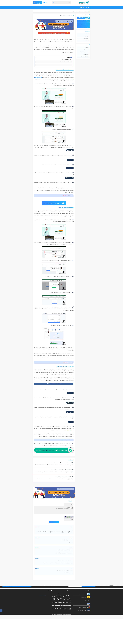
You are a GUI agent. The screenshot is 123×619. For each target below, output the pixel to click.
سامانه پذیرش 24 (65, 195)
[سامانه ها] (88, 11)
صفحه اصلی (87, 7)
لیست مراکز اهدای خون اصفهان (69, 430)
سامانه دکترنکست (65, 362)
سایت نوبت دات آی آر (64, 440)
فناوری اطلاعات (82, 7)
